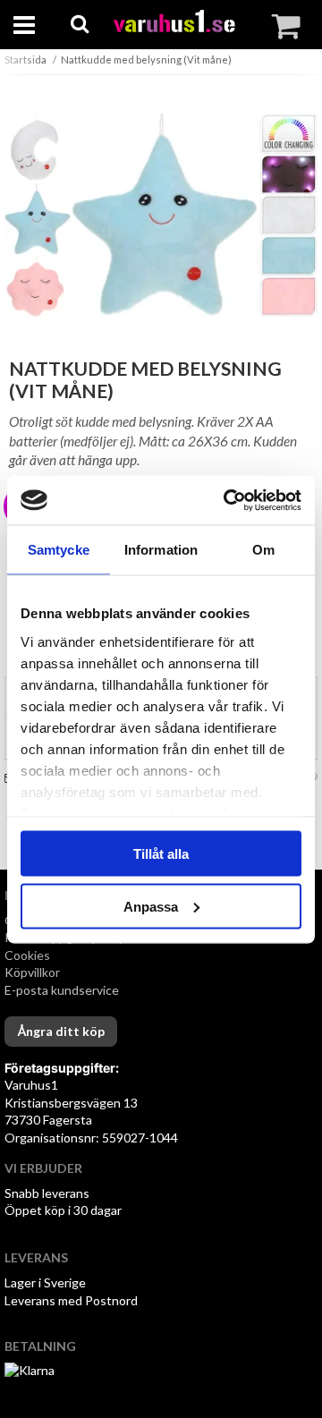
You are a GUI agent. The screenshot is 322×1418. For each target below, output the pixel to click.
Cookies (27, 955)
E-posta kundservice (63, 990)
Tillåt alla (161, 854)
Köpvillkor (32, 972)
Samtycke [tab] (58, 549)
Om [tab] (263, 549)
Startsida (25, 59)
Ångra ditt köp (61, 1031)
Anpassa (150, 905)
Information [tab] (161, 549)
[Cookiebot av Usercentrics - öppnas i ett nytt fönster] (227, 500)
